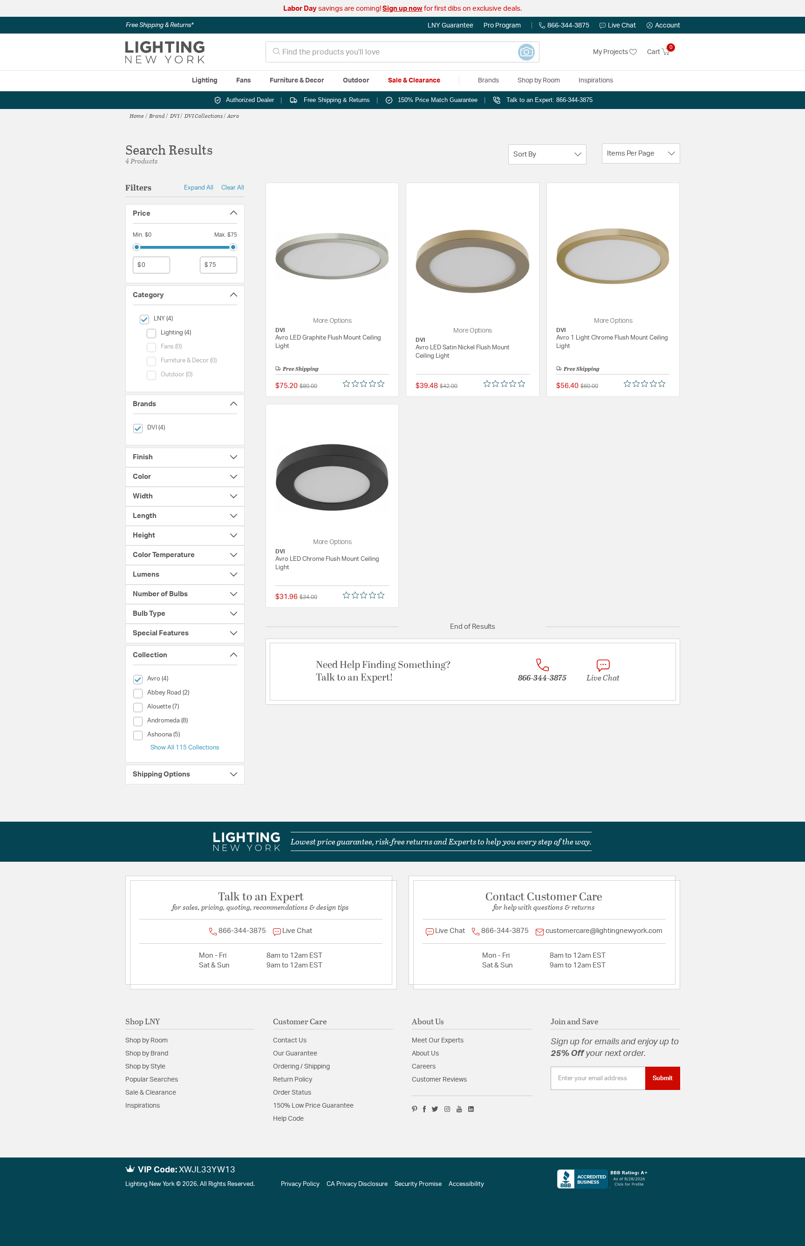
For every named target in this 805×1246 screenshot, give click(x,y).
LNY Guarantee (450, 25)
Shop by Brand (146, 1053)
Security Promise (418, 1184)
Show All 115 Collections (184, 747)
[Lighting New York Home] (165, 52)
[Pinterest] (414, 1109)
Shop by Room (146, 1040)
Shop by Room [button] (539, 80)
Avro (233, 115)
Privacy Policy (300, 1184)
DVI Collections (203, 115)
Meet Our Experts (438, 1040)
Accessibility (466, 1184)
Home (137, 115)
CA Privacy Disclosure (357, 1184)
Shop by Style (145, 1066)
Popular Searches (151, 1079)
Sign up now (402, 8)
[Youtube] (459, 1109)
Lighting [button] (205, 80)
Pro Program (502, 25)
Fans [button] (243, 80)
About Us (425, 1053)
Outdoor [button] (356, 80)
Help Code (288, 1119)
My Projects (611, 52)
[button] (663, 25)
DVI (174, 115)
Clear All (232, 187)
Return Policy (292, 1079)
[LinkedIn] (471, 1109)
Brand (157, 115)
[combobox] (402, 51)
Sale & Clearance (150, 1092)
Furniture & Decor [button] (297, 80)
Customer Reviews (439, 1079)
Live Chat (622, 25)
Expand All (198, 187)
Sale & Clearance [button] (414, 80)
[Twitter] (434, 1109)
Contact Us (290, 1040)
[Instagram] (447, 1109)
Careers (424, 1066)
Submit (663, 1078)
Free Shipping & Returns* (159, 25)
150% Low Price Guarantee (313, 1106)
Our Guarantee (295, 1053)
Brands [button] (488, 80)
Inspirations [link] (596, 80)
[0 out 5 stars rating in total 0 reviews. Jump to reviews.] (366, 383)
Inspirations (142, 1106)
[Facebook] (424, 1109)
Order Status (292, 1092)
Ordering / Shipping (301, 1066)
